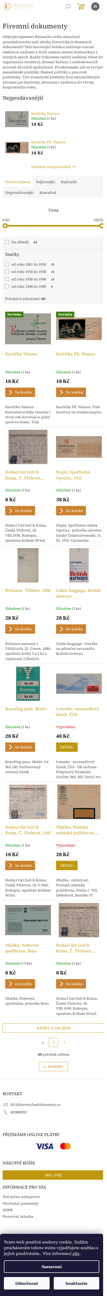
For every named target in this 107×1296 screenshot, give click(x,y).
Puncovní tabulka (18, 1216)
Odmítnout (26, 1283)
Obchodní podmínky (20, 1203)
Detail (66, 747)
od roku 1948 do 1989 (32, 286)
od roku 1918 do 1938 (33, 271)
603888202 (18, 1112)
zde (75, 1253)
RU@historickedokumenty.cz (35, 1104)
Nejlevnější (45, 181)
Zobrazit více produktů (51, 166)
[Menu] (95, 6)
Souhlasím (76, 1283)
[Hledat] (68, 6)
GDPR (8, 1209)
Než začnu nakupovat (21, 1196)
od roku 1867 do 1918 (33, 264)
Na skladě (24, 242)
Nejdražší (69, 181)
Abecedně (47, 192)
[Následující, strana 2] (53, 1042)
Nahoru (56, 1066)
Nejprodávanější (19, 192)
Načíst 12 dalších (54, 1028)
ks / (53, 1175)
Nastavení (52, 1266)
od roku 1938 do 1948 (33, 279)
